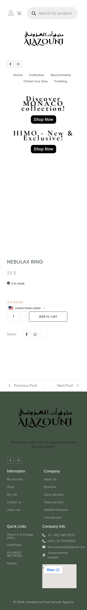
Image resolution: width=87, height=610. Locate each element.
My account (15, 479)
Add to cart (48, 316)
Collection (36, 75)
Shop (10, 487)
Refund (11, 563)
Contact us (14, 502)
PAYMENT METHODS (14, 554)
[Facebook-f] (10, 64)
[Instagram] (18, 64)
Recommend (61, 75)
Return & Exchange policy (20, 536)
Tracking (60, 81)
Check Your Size (35, 81)
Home (18, 75)
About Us (50, 479)
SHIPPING (14, 545)
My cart (12, 494)
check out (13, 510)
